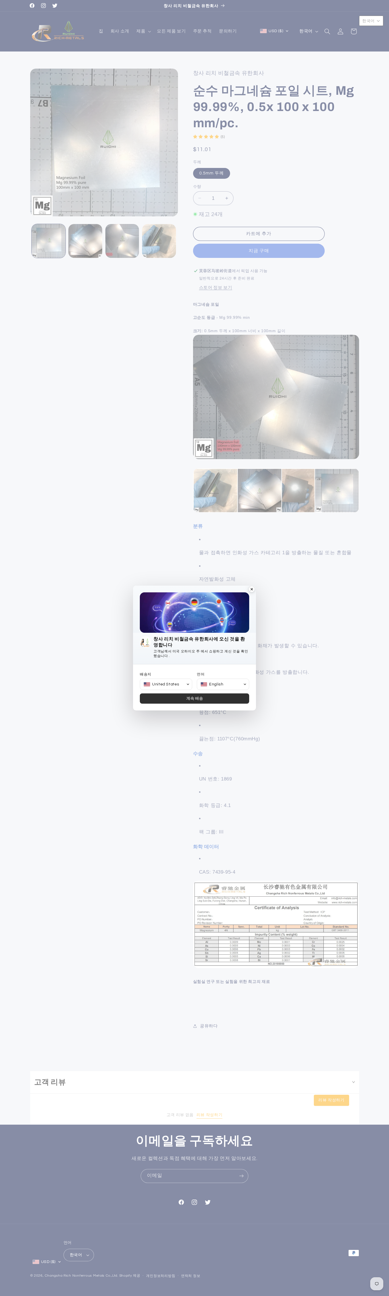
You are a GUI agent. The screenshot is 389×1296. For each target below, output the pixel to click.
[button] (166, 684)
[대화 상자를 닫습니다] (252, 590)
